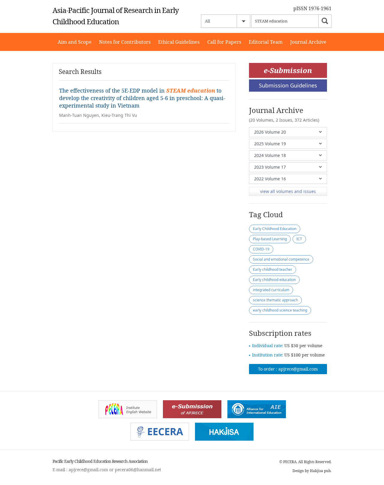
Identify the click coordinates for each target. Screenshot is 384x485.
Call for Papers (224, 42)
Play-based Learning (270, 238)
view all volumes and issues (288, 191)
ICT (299, 238)
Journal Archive (308, 42)
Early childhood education (274, 279)
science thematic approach (275, 300)
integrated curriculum (271, 289)
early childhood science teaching (280, 310)
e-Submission (288, 70)
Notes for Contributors (125, 42)
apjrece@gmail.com (298, 369)
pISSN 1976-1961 (312, 8)
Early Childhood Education (274, 228)
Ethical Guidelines (179, 42)
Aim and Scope (75, 42)
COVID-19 (261, 249)
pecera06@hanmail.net (138, 469)
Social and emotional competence (281, 259)
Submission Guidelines (288, 85)
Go (325, 21)
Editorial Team (266, 42)
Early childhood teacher (272, 269)
